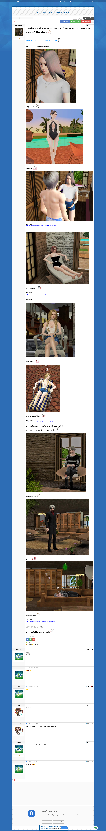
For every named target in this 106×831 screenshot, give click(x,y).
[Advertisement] (26, 794)
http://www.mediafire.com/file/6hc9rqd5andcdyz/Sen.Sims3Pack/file (40, 621)
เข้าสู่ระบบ (64, 1)
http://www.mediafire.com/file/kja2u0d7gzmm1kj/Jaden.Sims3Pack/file (41, 421)
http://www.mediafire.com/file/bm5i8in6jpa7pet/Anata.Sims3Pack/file (41, 225)
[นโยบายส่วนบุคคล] (56, 828)
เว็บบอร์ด (84, 1)
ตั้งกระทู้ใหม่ (89, 18)
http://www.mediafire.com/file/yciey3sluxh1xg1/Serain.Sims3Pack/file (41, 294)
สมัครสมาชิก (75, 1)
